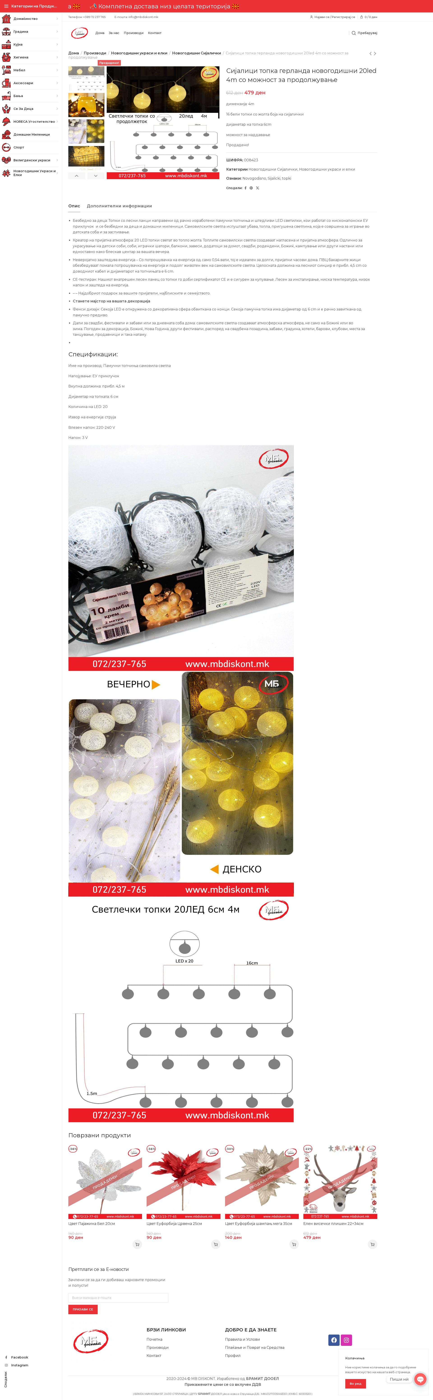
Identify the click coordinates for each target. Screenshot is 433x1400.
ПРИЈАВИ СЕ (83, 1309)
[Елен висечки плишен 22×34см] (340, 1182)
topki (286, 178)
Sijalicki (274, 178)
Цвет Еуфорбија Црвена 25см (174, 1224)
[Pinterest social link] (251, 188)
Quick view (134, 1153)
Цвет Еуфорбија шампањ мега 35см (258, 1224)
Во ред (356, 1383)
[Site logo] (79, 33)
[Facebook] (334, 1340)
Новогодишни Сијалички (196, 53)
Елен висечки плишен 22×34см (333, 1224)
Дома (73, 53)
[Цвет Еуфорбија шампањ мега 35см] (262, 1182)
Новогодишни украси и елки (139, 53)
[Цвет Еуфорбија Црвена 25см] (184, 1182)
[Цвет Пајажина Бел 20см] (105, 1182)
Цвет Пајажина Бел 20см (91, 1224)
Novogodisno (254, 178)
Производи (95, 53)
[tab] (74, 206)
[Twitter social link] (257, 188)
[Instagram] (346, 1340)
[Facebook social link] (245, 188)
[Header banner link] (222, 6)
